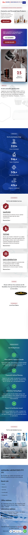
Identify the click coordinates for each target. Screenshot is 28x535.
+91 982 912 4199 (9, 42)
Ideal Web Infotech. (22, 526)
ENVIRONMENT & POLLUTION (11, 454)
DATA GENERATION (10, 259)
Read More (6, 457)
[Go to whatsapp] (25, 531)
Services (4, 489)
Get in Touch (6, 21)
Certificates (5, 492)
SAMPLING (7, 212)
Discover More (6, 220)
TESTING (6, 234)
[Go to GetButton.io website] (25, 533)
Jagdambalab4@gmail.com (10, 515)
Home (3, 484)
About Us (4, 487)
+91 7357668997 (9, 37)
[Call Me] (25, 527)
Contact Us (4, 495)
